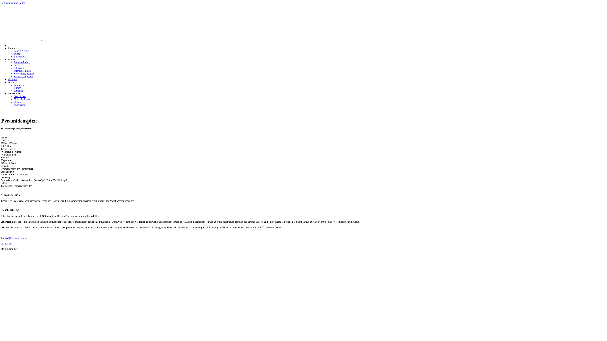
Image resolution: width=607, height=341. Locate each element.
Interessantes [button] (14, 93)
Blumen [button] (11, 59)
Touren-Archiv (21, 51)
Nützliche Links (22, 99)
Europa (17, 88)
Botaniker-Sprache (23, 76)
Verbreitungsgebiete (24, 73)
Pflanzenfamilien (22, 70)
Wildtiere (12, 79)
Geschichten (20, 96)
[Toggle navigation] (42, 40)
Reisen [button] (11, 82)
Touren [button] (11, 48)
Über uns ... (20, 102)
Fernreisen (19, 85)
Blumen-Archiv (22, 62)
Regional (18, 90)
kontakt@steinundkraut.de (14, 238)
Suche (17, 53)
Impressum (19, 105)
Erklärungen (20, 56)
